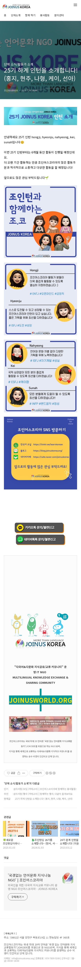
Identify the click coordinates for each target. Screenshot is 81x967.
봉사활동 (45, 15)
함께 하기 (30, 15)
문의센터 (59, 15)
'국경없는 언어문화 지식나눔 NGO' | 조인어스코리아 (29, 877)
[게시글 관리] (23, 773)
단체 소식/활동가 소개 (18, 64)
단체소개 (15, 15)
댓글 (6, 857)
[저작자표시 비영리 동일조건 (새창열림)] (50, 773)
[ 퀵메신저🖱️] (10, 933)
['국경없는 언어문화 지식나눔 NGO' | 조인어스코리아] (23, 5)
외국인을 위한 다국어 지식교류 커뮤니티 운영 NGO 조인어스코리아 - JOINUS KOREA (32, 887)
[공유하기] (18, 773)
